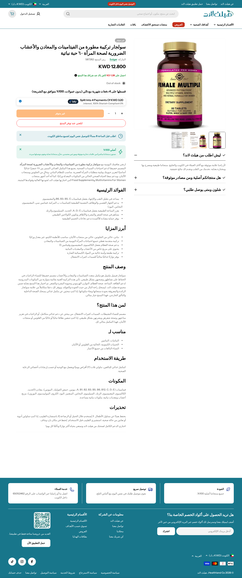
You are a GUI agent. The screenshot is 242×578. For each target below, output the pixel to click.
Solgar (113, 59)
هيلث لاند (202, 572)
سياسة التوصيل (48, 572)
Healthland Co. (216, 572)
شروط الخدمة (68, 572)
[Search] (68, 14)
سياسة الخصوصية (110, 572)
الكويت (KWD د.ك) (22, 4)
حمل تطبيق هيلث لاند (192, 3)
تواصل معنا (211, 3)
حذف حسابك (14, 572)
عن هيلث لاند (227, 3)
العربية (45, 4)
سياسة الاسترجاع (88, 572)
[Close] (20, 135)
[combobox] (121, 14)
